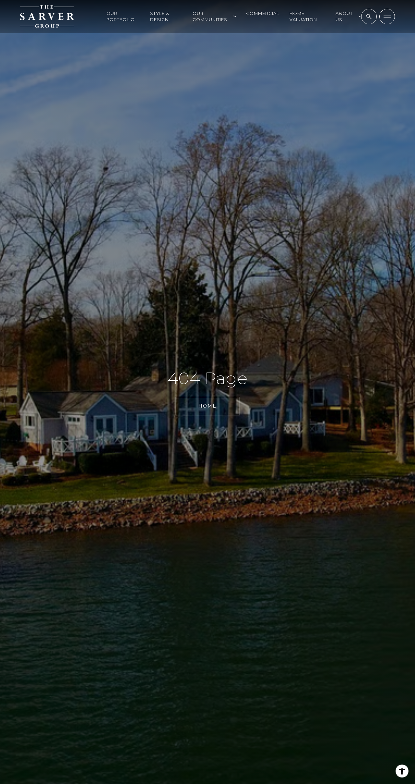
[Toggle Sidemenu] (387, 16)
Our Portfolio (120, 16)
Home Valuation (303, 16)
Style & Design (159, 16)
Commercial (262, 13)
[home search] (369, 16)
